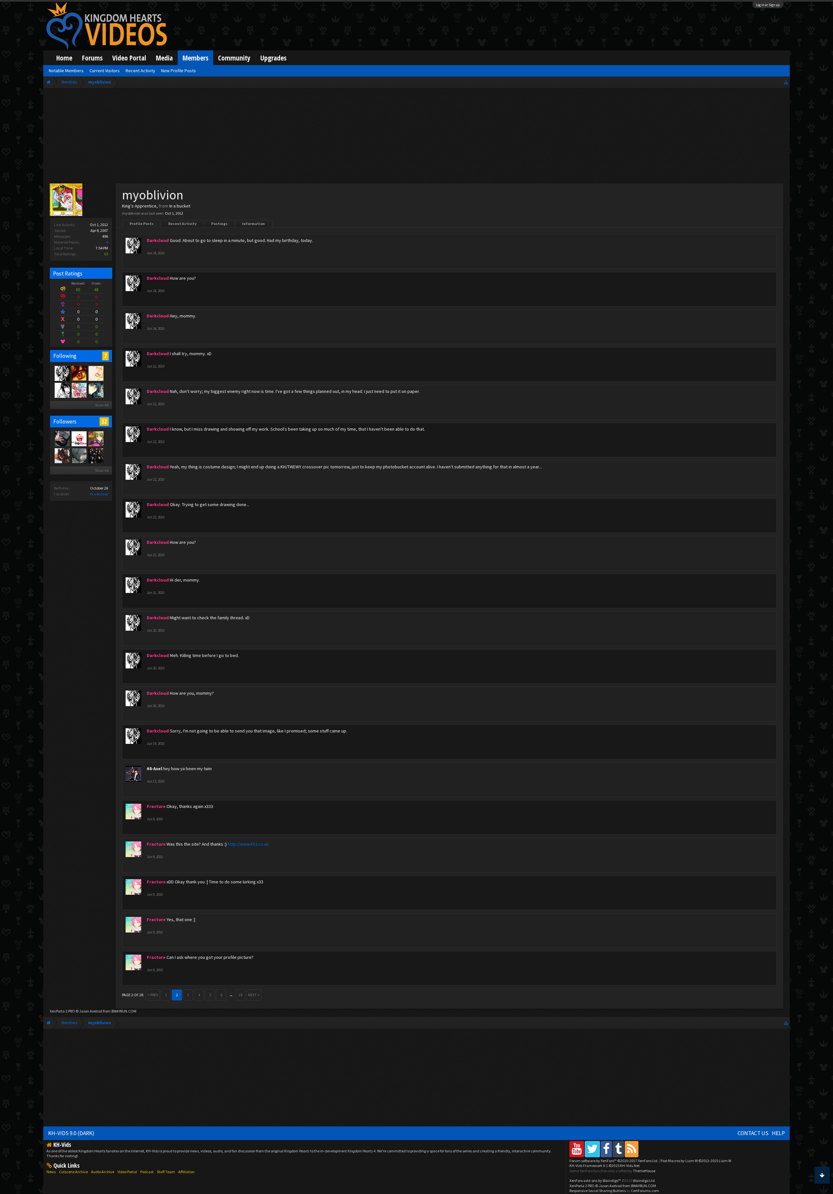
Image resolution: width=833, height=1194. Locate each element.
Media (164, 57)
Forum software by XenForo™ (613, 1160)
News (51, 1171)
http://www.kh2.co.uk (248, 844)
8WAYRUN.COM (123, 1011)
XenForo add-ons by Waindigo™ (595, 1180)
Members (195, 57)
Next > (254, 994)
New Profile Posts (178, 71)
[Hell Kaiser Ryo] (95, 390)
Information (253, 223)
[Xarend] (79, 455)
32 (104, 421)
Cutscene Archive (73, 1171)
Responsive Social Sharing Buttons (597, 1190)
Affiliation (186, 1171)
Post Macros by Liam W (696, 1160)
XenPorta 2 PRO (62, 1011)
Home (64, 57)
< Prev (152, 994)
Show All (102, 405)
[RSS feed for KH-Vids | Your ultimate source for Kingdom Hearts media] (631, 1149)
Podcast (147, 1171)
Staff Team (166, 1171)
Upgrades (273, 57)
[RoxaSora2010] (62, 438)
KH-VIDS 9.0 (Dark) (71, 1133)
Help (778, 1133)
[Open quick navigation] (786, 82)
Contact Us (753, 1133)
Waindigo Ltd (644, 1180)
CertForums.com (645, 1190)
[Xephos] (79, 373)
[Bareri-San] (95, 438)
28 (240, 994)
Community (234, 57)
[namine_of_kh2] (95, 373)
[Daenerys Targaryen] (62, 390)
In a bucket (99, 493)
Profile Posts (142, 223)
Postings (219, 223)
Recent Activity (182, 223)
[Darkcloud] (62, 373)
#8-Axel (154, 768)
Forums (92, 57)
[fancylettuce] (79, 438)
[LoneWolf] (62, 455)
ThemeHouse (644, 1170)
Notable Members (66, 71)
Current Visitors (104, 71)
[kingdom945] (95, 455)
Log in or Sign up (768, 5)
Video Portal (129, 57)
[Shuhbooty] (79, 390)
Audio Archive (102, 1171)
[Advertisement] (416, 137)
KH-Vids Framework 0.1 (604, 1165)
